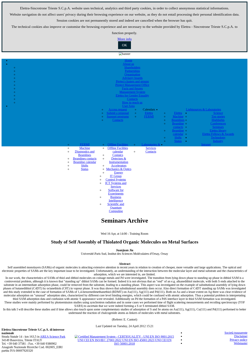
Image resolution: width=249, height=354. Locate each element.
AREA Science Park (52, 336)
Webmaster (240, 343)
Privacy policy (238, 339)
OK (124, 45)
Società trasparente (235, 332)
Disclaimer (240, 336)
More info (124, 39)
